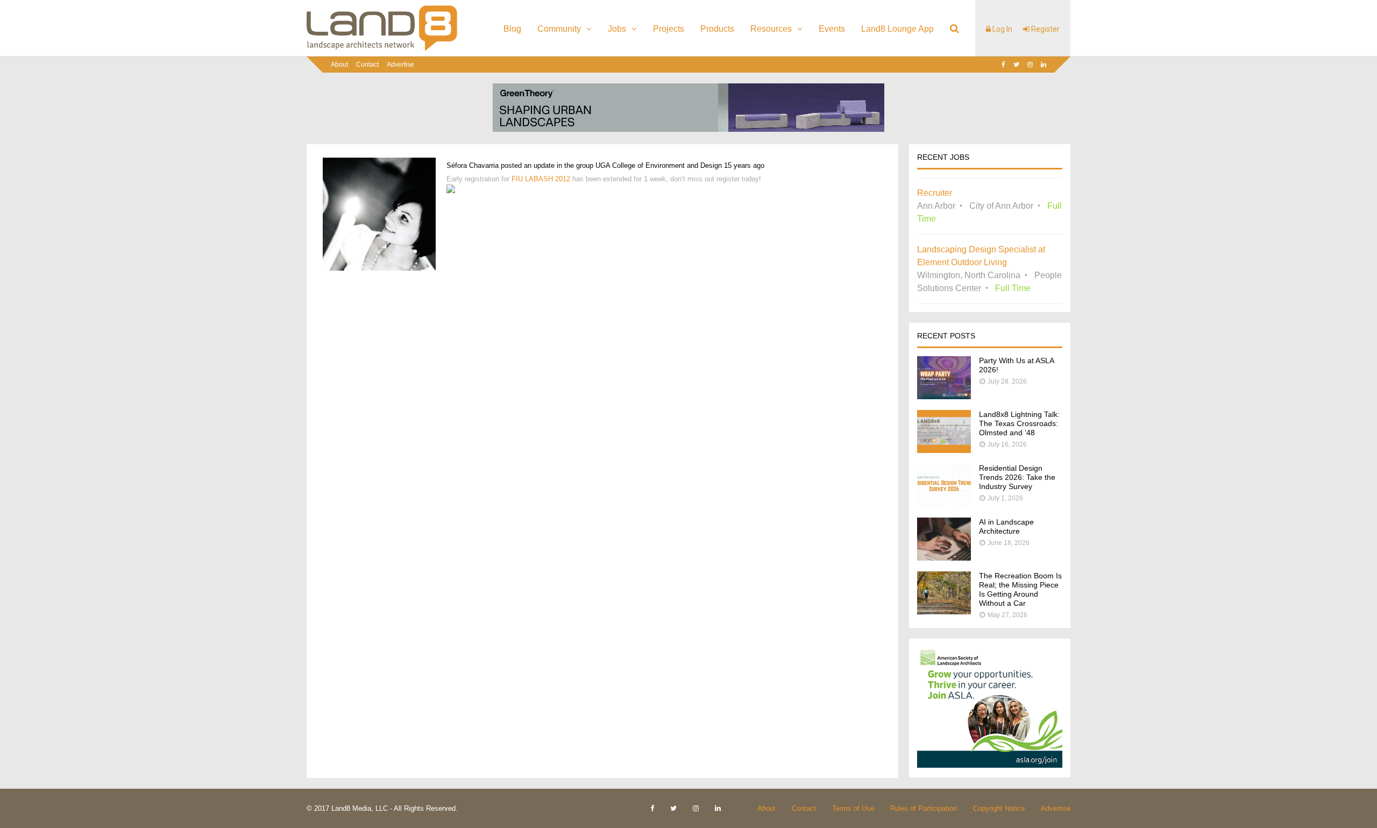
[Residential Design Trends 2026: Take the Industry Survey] (944, 503)
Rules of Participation (923, 808)
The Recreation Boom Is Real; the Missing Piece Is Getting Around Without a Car (1020, 589)
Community (559, 28)
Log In (1001, 29)
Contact (367, 64)
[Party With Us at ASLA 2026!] (944, 396)
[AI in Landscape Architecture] (944, 557)
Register (1045, 29)
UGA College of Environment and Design (658, 165)
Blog (512, 28)
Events (832, 28)
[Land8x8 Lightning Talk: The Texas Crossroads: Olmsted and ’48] (944, 450)
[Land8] (382, 49)
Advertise (400, 64)
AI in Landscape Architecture (1006, 526)
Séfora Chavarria (472, 165)
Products (717, 28)
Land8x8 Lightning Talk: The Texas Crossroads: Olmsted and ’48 (1019, 423)
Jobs (617, 28)
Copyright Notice (999, 808)
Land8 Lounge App (897, 28)
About (339, 64)
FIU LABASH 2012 (541, 179)
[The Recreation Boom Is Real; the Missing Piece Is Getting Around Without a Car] (944, 611)
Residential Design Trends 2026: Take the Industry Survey (1017, 477)
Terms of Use (853, 808)
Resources (771, 28)
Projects (668, 28)
